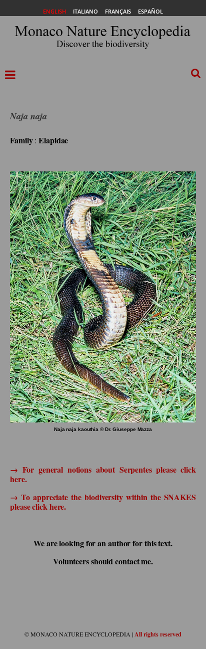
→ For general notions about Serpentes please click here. (103, 474)
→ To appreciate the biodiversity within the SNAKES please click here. (103, 501)
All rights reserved (158, 634)
